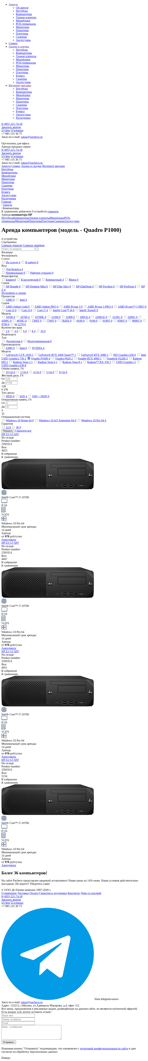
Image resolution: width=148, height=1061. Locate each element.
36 (18, 427)
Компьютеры (24, 14)
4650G (22, 320)
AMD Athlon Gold (18, 306)
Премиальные (15, 272)
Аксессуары (23, 40)
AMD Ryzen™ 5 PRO (132, 306)
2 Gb (24, 372)
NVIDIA (38, 348)
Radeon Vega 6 (47, 362)
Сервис (13, 43)
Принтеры (22, 30)
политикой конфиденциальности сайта (104, 1048)
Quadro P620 (64, 358)
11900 (70, 317)
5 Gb (50, 372)
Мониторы (22, 27)
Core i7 (42, 310)
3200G (132, 317)
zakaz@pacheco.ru (32, 136)
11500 (55, 317)
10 (42, 331)
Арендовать (8, 539)
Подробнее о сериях (13, 293)
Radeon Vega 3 (23, 362)
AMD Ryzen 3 (72, 306)
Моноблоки (23, 20)
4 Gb (37, 372)
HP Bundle (13, 286)
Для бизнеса (14, 269)
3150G (117, 317)
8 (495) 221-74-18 (11, 123)
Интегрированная (39, 341)
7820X (66, 320)
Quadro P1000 (40, 358)
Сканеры (21, 36)
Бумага (20, 75)
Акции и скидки (19, 46)
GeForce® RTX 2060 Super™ (57, 354)
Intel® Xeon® (88, 310)
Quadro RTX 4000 (90, 358)
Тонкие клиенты (26, 17)
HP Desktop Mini (37, 286)
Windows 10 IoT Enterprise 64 (57, 420)
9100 (93, 320)
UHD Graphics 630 (13, 365)
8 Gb (63, 372)
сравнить (53, 211)
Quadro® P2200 (117, 358)
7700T (51, 320)
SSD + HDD (40, 396)
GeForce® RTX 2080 (94, 354)
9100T (107, 320)
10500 (10, 317)
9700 (5, 324)
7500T (37, 320)
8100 (80, 320)
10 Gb (10, 372)
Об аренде (22, 7)
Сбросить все (23, 430)
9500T (122, 320)
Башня (11, 279)
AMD (10, 299)
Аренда (13, 4)
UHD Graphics (126, 362)
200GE (85, 317)
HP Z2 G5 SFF (10, 434)
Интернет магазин (20, 85)
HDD (10, 396)
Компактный (55, 279)
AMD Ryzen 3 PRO (100, 306)
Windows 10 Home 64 (20, 420)
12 (8, 427)
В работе (31, 262)
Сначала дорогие (11, 245)
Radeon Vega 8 (72, 362)
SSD (23, 396)
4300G (6, 320)
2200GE (101, 317)
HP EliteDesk (85, 286)
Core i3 (11, 310)
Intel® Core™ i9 (63, 310)
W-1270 (20, 324)
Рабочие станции (41, 272)
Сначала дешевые (34, 245)
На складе (13, 262)
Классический (31, 279)
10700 (25, 317)
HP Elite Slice (62, 286)
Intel (23, 299)
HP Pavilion (107, 286)
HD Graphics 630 (124, 354)
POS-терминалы (26, 23)
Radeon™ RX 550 (99, 362)
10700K (40, 317)
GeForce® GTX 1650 (19, 354)
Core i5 (26, 310)
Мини (73, 279)
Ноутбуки (22, 10)
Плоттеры (22, 33)
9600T (137, 320)
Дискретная (14, 341)
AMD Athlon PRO (46, 306)
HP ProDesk (128, 286)
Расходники (23, 117)
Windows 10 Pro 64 (93, 420)
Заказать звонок (11, 127)
